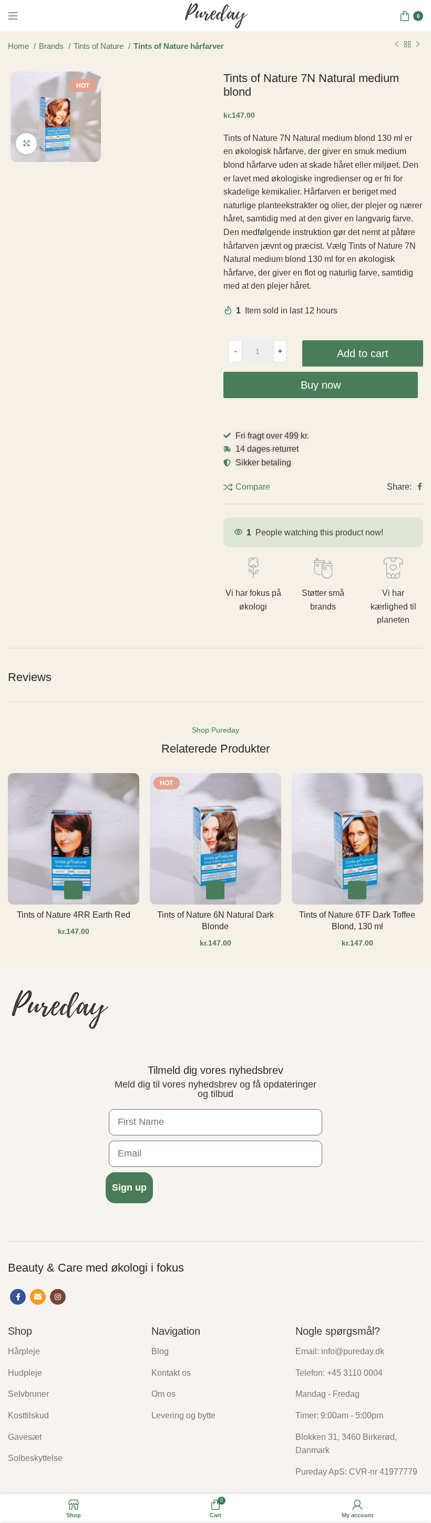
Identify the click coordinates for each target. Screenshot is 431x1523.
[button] (73, 890)
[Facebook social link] (419, 486)
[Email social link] (38, 1297)
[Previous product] (397, 44)
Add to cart (362, 353)
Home (19, 46)
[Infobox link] (253, 585)
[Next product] (418, 44)
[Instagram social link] (58, 1297)
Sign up (129, 1187)
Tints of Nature (100, 46)
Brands (52, 46)
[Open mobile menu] (13, 15)
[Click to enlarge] (26, 143)
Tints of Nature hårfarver (179, 46)
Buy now (321, 385)
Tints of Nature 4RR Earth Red (73, 914)
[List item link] (72, 1351)
